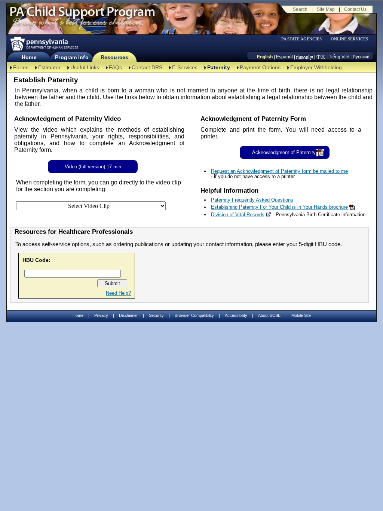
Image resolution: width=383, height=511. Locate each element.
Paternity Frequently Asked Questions (252, 200)
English (265, 56)
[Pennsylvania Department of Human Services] (43, 43)
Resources (114, 57)
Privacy (101, 315)
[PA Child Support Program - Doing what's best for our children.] (82, 16)
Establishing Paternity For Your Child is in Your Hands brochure (279, 207)
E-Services (184, 67)
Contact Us (355, 9)
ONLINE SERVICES (349, 39)
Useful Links (84, 67)
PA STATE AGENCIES (301, 39)
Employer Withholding (316, 67)
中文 (320, 56)
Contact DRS (147, 67)
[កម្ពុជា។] (304, 56)
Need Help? (118, 293)
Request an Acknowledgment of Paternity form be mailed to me (279, 171)
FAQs (115, 67)
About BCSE (269, 315)
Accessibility (236, 315)
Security (156, 315)
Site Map (326, 9)
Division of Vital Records (237, 214)
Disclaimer (128, 315)
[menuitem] (304, 39)
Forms (20, 67)
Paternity (218, 67)
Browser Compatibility (194, 315)
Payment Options (260, 67)
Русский (361, 56)
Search (300, 9)
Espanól (284, 56)
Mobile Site (301, 315)
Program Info (71, 57)
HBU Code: (36, 260)
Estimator (49, 67)
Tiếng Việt (339, 56)
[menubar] (304, 39)
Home (29, 57)
